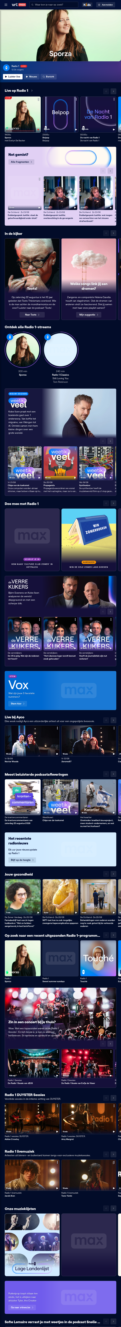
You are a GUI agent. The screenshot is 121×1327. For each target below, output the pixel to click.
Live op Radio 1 (16, 91)
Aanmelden (107, 5)
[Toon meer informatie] (38, 99)
